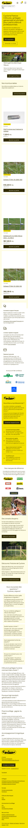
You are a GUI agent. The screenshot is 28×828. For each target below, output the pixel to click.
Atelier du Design (14, 823)
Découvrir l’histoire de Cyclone (11, 579)
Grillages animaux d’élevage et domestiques (13, 781)
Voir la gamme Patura (14, 76)
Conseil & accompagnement (9, 816)
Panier (22, 2)
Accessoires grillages (7, 808)
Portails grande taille (7, 790)
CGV (7, 825)
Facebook (4, 772)
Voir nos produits (9, 39)
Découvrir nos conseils (9, 536)
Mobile (3, 799)
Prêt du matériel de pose (8, 814)
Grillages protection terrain (9, 784)
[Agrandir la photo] (14, 117)
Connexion (17, 3)
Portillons (4, 792)
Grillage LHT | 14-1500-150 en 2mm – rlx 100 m (12, 237)
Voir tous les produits (19, 93)
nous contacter (12, 344)
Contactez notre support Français (12, 321)
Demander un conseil (10, 43)
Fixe (3, 798)
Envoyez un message (8, 765)
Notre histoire (5, 818)
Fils (2, 805)
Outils (3, 807)
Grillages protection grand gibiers (10, 782)
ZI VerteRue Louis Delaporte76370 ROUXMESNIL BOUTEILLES (10, 758)
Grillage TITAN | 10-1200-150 (12, 286)
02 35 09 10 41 (14, 768)
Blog (3, 819)
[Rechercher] (3, 8)
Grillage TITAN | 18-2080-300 (12, 180)
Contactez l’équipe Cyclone (12, 422)
